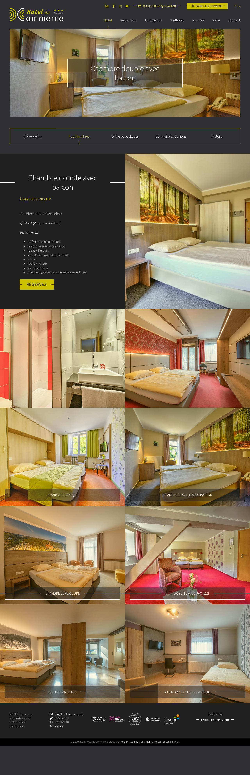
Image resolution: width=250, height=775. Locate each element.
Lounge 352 (153, 20)
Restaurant (128, 20)
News (216, 20)
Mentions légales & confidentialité (138, 741)
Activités (198, 20)
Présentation (33, 136)
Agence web (164, 741)
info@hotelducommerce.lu (69, 714)
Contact (234, 20)
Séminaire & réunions (171, 136)
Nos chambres (78, 136)
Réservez (37, 284)
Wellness (177, 20)
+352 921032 (61, 718)
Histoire (217, 136)
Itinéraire (58, 726)
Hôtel (108, 20)
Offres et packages (125, 136)
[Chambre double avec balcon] (187, 231)
